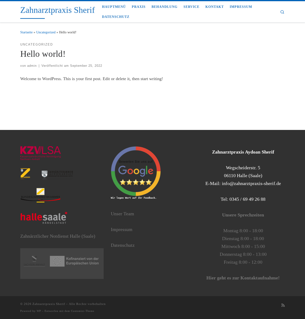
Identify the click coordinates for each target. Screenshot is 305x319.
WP (39, 310)
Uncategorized (46, 32)
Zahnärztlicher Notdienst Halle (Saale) (57, 236)
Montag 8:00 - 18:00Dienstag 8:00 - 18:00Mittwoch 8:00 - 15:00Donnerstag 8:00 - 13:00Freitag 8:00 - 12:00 (243, 246)
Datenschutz (123, 245)
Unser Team (122, 213)
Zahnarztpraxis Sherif (48, 304)
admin (32, 65)
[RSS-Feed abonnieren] (283, 306)
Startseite (26, 32)
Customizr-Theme (82, 310)
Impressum (121, 229)
